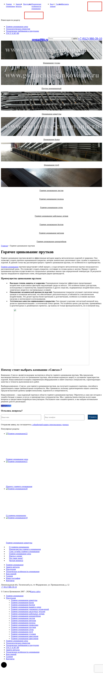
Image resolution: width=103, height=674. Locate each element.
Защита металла (13, 567)
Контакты (65, 4)
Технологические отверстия (18, 29)
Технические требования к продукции (22, 31)
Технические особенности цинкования (36, 6)
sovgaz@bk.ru (40, 39)
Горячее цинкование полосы (23, 623)
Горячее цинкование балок (22, 602)
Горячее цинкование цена (17, 27)
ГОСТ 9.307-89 (12, 33)
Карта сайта (35, 591)
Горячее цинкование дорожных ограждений (30, 609)
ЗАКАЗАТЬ (6, 406)
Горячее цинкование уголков (23, 634)
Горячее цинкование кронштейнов (26, 616)
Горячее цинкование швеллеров (24, 636)
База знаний (11, 574)
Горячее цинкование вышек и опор (26, 607)
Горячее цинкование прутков (23, 627)
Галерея (59, 4)
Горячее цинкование (9, 267)
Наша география (13, 578)
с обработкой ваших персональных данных (50, 425)
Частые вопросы (16, 560)
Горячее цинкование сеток (22, 629)
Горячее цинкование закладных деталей (28, 611)
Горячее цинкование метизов (23, 620)
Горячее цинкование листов (23, 618)
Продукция (27, 4)
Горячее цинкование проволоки (24, 625)
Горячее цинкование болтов (23, 605)
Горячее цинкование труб (22, 632)
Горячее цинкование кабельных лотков (27, 614)
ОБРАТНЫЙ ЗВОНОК (94, 6)
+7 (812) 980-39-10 (79, 6)
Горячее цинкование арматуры (24, 600)
